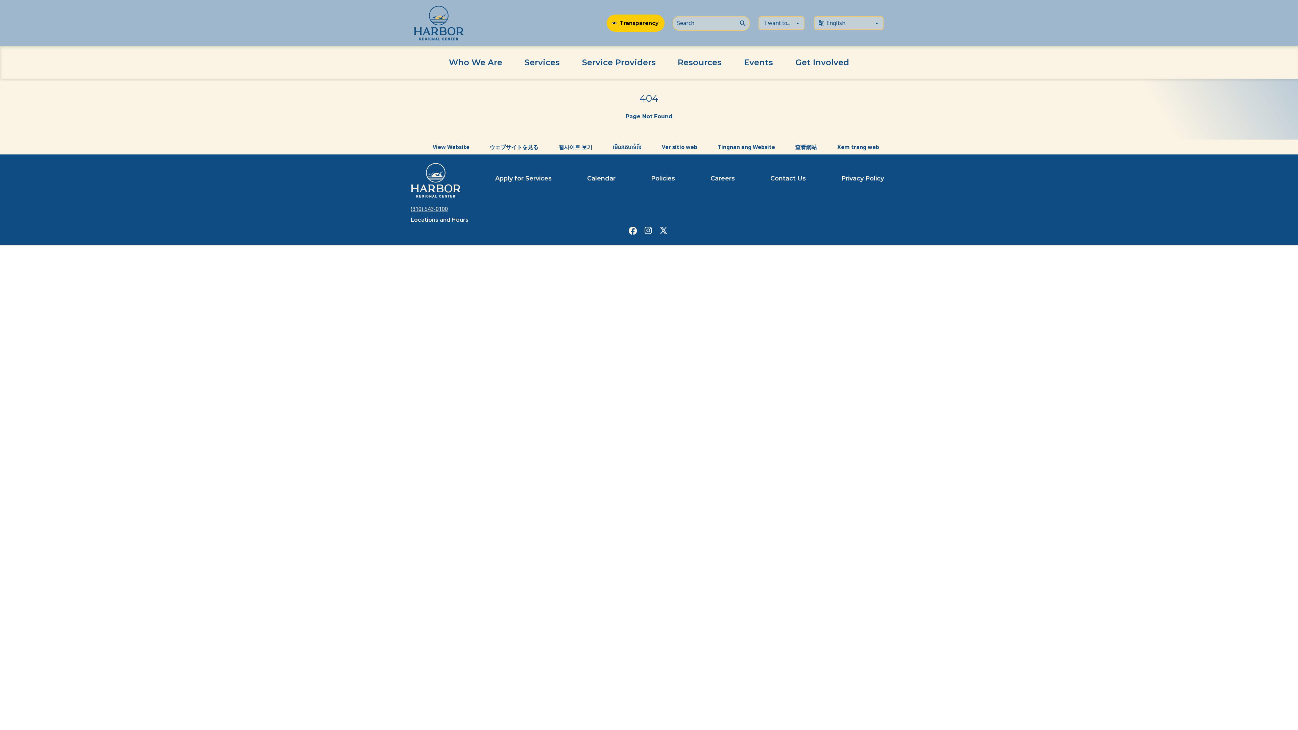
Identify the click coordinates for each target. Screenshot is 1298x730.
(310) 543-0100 (429, 209)
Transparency (639, 23)
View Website (451, 147)
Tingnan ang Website (746, 147)
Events (758, 62)
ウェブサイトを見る (514, 147)
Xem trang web (858, 147)
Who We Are (475, 62)
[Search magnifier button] (743, 23)
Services (542, 62)
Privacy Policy (862, 178)
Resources (700, 62)
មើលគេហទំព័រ (627, 147)
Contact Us (788, 178)
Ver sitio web (679, 147)
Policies (663, 178)
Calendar (601, 178)
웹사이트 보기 (576, 147)
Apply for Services (523, 178)
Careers (723, 178)
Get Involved (822, 62)
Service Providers (619, 62)
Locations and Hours (439, 220)
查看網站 (806, 147)
